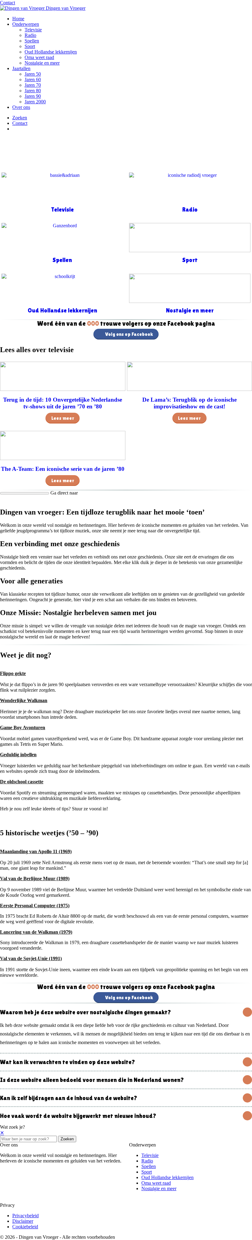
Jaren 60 (33, 79)
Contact (7, 2)
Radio (30, 35)
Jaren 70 (33, 85)
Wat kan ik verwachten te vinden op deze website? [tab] (67, 1062)
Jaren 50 (33, 74)
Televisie (33, 29)
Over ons (21, 107)
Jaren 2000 (35, 101)
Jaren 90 (33, 96)
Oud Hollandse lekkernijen (51, 51)
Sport (30, 46)
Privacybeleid (25, 1215)
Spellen (32, 40)
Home (18, 18)
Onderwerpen (25, 24)
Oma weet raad (39, 57)
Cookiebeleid (25, 1226)
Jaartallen (21, 68)
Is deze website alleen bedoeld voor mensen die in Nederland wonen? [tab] (92, 1079)
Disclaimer (22, 1221)
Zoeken (67, 1139)
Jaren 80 (33, 90)
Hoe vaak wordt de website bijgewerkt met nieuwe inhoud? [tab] (78, 1115)
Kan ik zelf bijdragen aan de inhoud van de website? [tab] (68, 1098)
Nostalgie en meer (42, 63)
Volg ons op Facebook (129, 334)
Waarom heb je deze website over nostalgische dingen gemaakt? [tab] (85, 1012)
